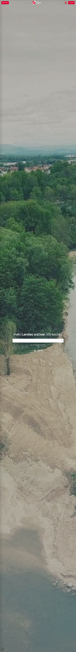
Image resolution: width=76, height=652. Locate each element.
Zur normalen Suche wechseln (38, 345)
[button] (2, 649)
